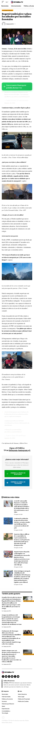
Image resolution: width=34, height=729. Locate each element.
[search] (30, 2)
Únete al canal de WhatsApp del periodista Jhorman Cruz (16, 86)
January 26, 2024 (9, 103)
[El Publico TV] (17, 2)
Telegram (13, 450)
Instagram (22, 450)
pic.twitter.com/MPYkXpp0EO (20, 96)
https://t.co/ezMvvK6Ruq (13, 429)
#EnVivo (6, 412)
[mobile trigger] (3, 2)
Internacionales (7, 10)
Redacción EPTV (10, 23)
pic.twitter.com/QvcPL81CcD (13, 432)
